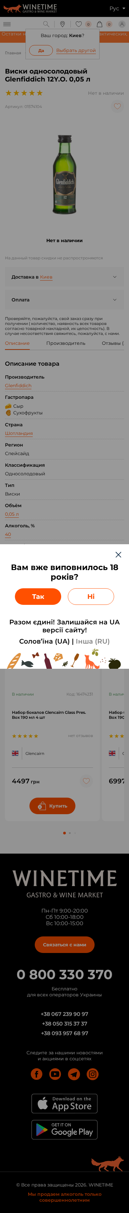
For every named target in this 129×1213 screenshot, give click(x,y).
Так (38, 597)
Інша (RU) (93, 641)
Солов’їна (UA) (44, 641)
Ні (91, 597)
